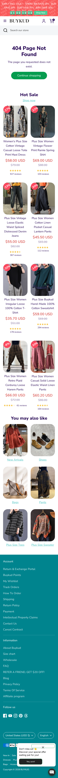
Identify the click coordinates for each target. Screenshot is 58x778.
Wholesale (10, 660)
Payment (8, 611)
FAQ (6, 666)
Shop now (29, 100)
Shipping (8, 599)
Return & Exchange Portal (19, 569)
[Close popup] (43, 746)
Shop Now (40, 13)
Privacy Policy (11, 684)
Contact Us (10, 623)
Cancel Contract (13, 629)
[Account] (44, 20)
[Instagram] (15, 716)
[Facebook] (5, 716)
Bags (15, 502)
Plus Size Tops (15, 545)
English (44, 735)
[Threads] (26, 716)
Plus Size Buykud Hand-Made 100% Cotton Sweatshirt (43, 304)
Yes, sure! (30, 761)
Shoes (43, 460)
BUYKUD (25, 769)
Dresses (7, 759)
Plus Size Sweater (42, 545)
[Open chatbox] (52, 772)
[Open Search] (5, 30)
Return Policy (11, 605)
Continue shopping (29, 75)
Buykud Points (12, 575)
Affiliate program (13, 696)
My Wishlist (10, 581)
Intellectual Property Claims (20, 617)
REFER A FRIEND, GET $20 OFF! (23, 672)
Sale (14, 755)
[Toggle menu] (5, 21)
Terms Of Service (14, 690)
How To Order (12, 593)
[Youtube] (10, 716)
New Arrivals (15, 460)
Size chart (9, 654)
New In (6, 755)
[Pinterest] (21, 716)
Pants (42, 502)
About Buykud (12, 648)
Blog (6, 678)
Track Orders (11, 587)
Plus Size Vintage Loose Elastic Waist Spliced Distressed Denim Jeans (15, 227)
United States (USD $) (18, 735)
